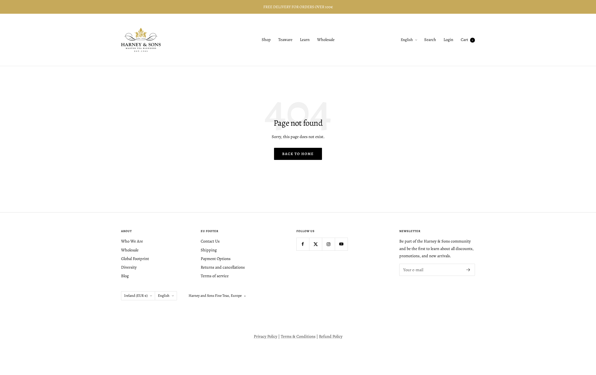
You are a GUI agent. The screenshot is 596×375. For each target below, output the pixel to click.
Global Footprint (135, 258)
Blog (125, 276)
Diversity (129, 267)
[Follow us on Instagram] (328, 244)
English (407, 40)
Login (448, 40)
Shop (266, 40)
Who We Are (132, 241)
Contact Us (210, 241)
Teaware (285, 40)
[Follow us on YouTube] (341, 244)
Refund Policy (330, 336)
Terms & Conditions (298, 336)
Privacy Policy (265, 336)
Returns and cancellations (223, 267)
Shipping (209, 250)
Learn (305, 40)
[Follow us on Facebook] (302, 244)
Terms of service (215, 276)
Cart (467, 40)
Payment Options (215, 258)
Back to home (298, 153)
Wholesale (326, 40)
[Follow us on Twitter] (315, 244)
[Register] (468, 269)
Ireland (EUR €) (136, 295)
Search (430, 40)
